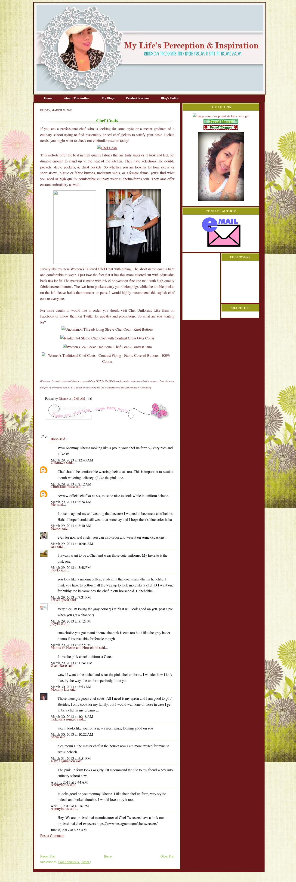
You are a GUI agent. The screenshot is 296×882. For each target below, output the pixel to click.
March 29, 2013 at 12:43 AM (72, 460)
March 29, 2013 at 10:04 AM (72, 543)
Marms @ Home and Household (75, 647)
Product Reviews (138, 98)
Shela (55, 736)
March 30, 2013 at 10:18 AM (72, 716)
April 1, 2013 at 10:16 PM (70, 805)
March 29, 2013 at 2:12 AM (71, 484)
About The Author (77, 98)
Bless (55, 438)
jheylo (56, 570)
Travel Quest (60, 599)
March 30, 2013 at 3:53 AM (71, 686)
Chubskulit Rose (63, 486)
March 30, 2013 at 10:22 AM (72, 734)
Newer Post (47, 856)
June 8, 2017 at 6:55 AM (69, 829)
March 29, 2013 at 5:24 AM (71, 501)
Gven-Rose (59, 665)
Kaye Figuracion (63, 760)
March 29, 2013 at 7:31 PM (71, 597)
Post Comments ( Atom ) (74, 862)
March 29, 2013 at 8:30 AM (71, 525)
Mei (54, 504)
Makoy (56, 528)
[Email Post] (89, 398)
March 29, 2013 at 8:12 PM (71, 621)
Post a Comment (52, 835)
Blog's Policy (170, 98)
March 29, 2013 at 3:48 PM (71, 567)
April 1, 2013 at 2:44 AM (69, 782)
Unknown (58, 462)
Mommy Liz (60, 689)
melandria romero (64, 719)
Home (48, 98)
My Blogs (108, 98)
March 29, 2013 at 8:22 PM (71, 644)
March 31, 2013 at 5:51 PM (71, 758)
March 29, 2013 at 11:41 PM (71, 662)
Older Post (167, 856)
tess (54, 546)
